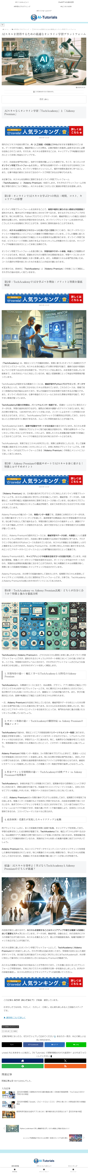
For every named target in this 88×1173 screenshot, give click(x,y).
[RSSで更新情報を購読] (65, 1066)
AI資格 (15, 1031)
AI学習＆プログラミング (11, 1026)
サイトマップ (72, 1166)
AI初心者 (6, 1031)
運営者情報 (15, 1166)
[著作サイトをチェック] (23, 1061)
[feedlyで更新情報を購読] (23, 1066)
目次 (41, 99)
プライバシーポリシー (44, 1166)
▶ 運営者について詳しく (15, 1018)
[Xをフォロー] (65, 1061)
